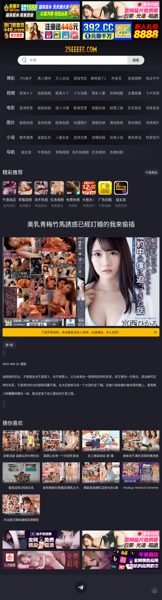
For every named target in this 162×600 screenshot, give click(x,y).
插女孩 (26, 152)
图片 (11, 122)
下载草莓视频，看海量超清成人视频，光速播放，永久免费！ (81, 332)
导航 (11, 152)
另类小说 (116, 137)
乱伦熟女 (134, 108)
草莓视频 (62, 152)
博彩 (11, 78)
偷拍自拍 (44, 108)
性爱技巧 (152, 137)
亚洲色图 (44, 122)
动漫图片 (80, 122)
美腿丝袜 (98, 122)
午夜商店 (44, 152)
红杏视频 (98, 152)
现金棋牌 (134, 78)
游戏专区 (80, 78)
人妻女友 (62, 137)
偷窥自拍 (26, 122)
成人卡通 (62, 108)
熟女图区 (134, 122)
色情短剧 (116, 152)
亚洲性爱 (26, 108)
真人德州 (44, 78)
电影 (11, 108)
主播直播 (134, 93)
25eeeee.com (81, 49)
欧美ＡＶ (62, 93)
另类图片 (152, 122)
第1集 (9, 345)
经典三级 (116, 108)
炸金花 (116, 78)
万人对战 (62, 78)
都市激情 (26, 137)
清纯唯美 (116, 122)
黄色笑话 (134, 137)
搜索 (135, 60)
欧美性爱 (80, 108)
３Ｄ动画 (80, 93)
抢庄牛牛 (152, 78)
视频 (11, 93)
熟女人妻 (98, 93)
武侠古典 (80, 137)
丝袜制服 (116, 93)
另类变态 (152, 108)
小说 (11, 137)
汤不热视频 (80, 152)
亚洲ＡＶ (26, 93)
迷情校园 (98, 137)
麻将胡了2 (98, 78)
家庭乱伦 (44, 137)
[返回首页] (154, 591)
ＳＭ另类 (152, 93)
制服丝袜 (98, 108)
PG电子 (26, 78)
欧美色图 (62, 122)
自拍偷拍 (44, 93)
